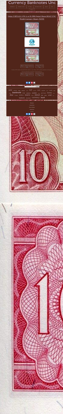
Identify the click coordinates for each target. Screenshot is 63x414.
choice (39, 93)
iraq (42, 95)
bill (30, 90)
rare (38, 90)
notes (53, 95)
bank (43, 97)
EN (31, 111)
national (34, 90)
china (54, 90)
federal (37, 95)
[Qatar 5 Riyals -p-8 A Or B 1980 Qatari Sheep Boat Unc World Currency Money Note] (32, 29)
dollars (21, 95)
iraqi (23, 93)
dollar (32, 95)
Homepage (32, 102)
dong (19, 90)
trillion (45, 95)
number (34, 93)
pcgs (54, 93)
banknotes (22, 98)
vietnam (15, 90)
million (43, 93)
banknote (16, 92)
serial (49, 95)
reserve (27, 95)
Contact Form (32, 105)
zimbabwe (28, 93)
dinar (11, 95)
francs (16, 95)
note (10, 90)
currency (36, 97)
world (50, 90)
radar (10, 93)
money (49, 93)
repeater (43, 90)
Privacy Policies (32, 107)
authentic (23, 90)
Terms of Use (32, 109)
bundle (27, 90)
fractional (28, 98)
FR (32, 111)
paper (47, 90)
